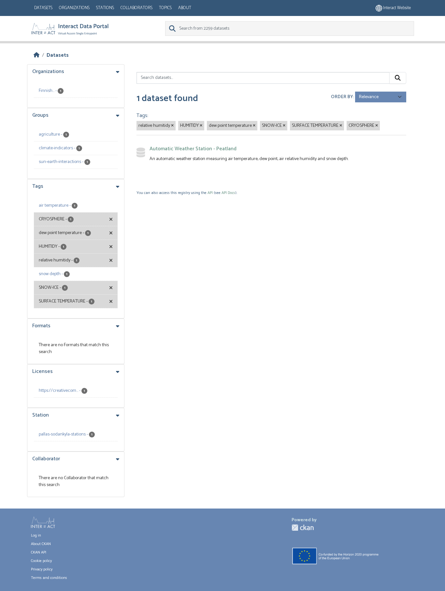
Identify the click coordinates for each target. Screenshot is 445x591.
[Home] (36, 55)
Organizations (74, 8)
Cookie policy (41, 561)
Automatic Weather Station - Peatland (193, 148)
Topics (165, 8)
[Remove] (172, 126)
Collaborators (136, 8)
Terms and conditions (49, 578)
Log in (36, 535)
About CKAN (41, 544)
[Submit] (397, 78)
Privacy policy (41, 569)
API (210, 193)
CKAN (303, 527)
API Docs (228, 193)
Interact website (396, 8)
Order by (342, 97)
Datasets (43, 8)
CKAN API (38, 552)
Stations (105, 8)
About (184, 8)
